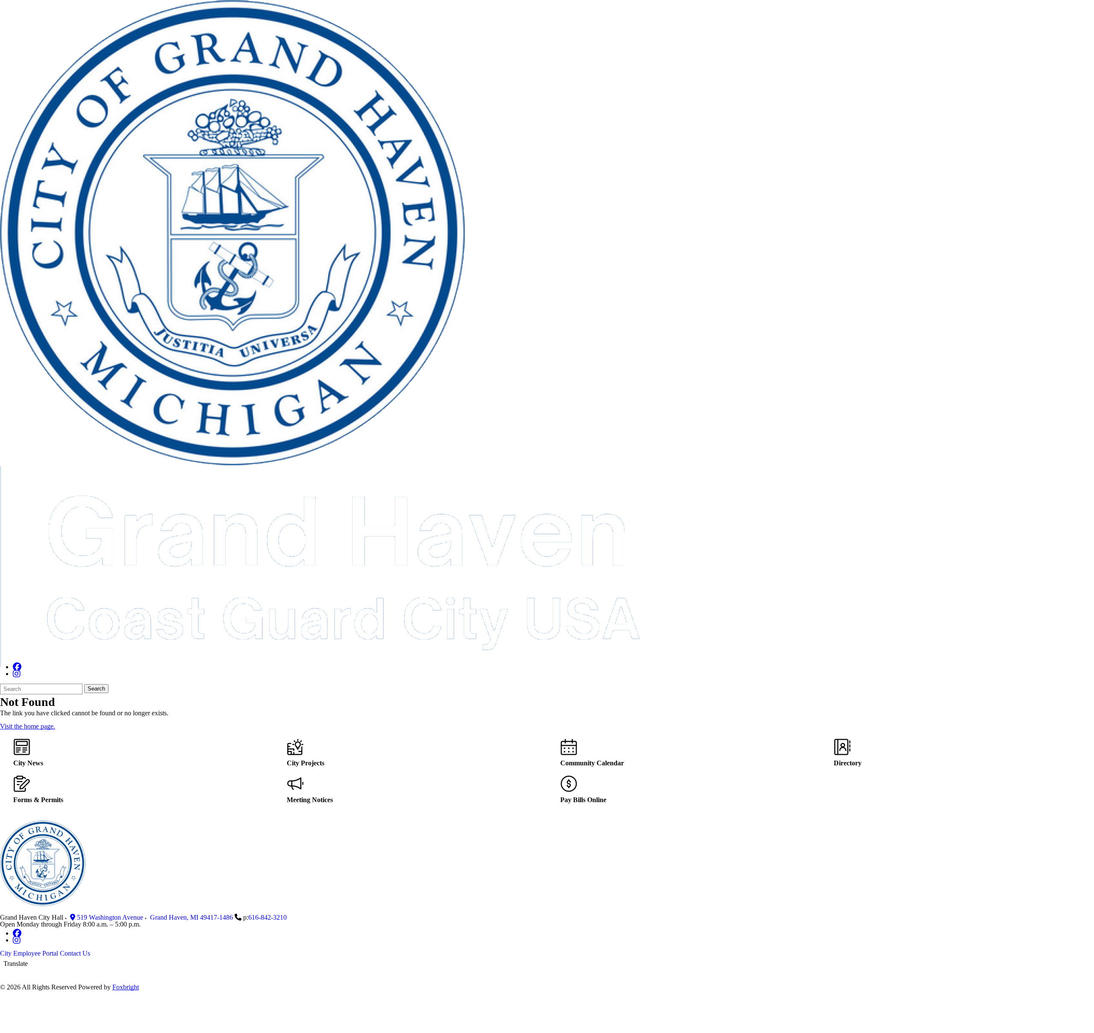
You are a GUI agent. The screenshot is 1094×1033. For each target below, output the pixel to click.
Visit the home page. (27, 726)
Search (96, 688)
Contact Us (75, 953)
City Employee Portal (29, 953)
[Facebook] (17, 666)
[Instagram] (17, 673)
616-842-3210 (267, 917)
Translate (15, 963)
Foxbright (125, 987)
